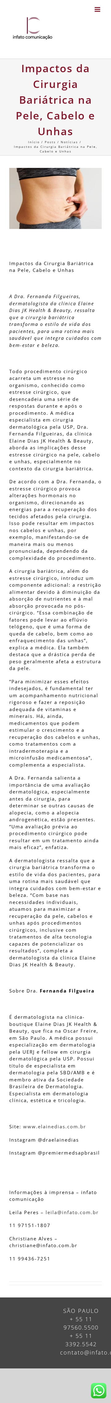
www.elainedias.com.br (54, 1126)
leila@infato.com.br (72, 1212)
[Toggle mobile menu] (98, 9)
